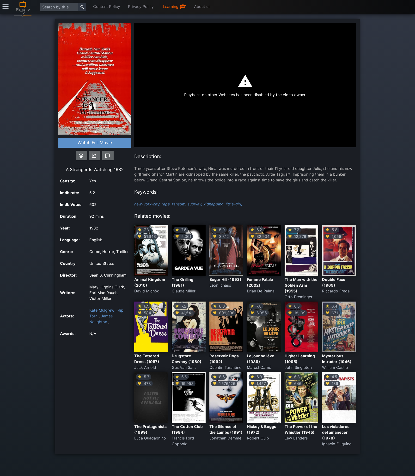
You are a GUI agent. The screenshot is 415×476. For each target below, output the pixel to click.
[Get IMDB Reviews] (81, 155)
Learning (171, 6)
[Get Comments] (108, 155)
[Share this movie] (94, 155)
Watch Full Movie (95, 142)
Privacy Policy (141, 6)
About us (202, 6)
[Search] (82, 7)
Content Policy (106, 6)
